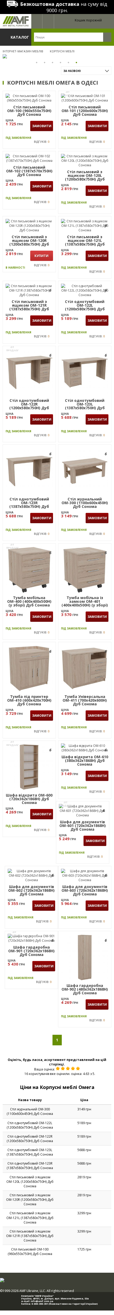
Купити (41, 256)
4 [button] (61, 62)
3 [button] (53, 62)
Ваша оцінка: (44, 1069)
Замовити (41, 126)
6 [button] (77, 62)
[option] (57, 56)
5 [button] (69, 62)
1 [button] (37, 62)
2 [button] (45, 62)
